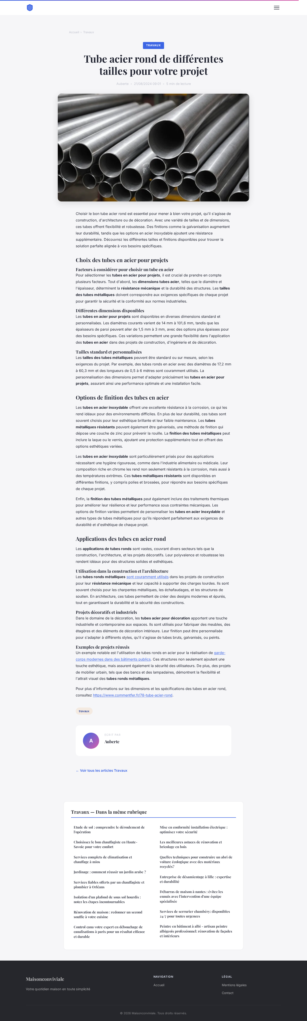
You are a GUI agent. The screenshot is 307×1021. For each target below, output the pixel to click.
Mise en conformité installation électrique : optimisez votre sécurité (193, 829)
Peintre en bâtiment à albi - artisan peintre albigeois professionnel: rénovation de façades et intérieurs (196, 931)
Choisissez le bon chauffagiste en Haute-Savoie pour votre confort (105, 844)
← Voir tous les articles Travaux (101, 770)
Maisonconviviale (45, 979)
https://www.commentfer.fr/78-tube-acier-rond (132, 695)
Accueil (74, 32)
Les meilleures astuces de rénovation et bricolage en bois (191, 844)
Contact (228, 993)
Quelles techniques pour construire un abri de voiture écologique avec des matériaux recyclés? (196, 862)
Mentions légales (234, 985)
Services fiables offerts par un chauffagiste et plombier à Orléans (109, 884)
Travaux (88, 32)
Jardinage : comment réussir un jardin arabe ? (110, 872)
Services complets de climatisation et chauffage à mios (103, 859)
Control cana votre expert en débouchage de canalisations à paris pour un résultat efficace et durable (109, 932)
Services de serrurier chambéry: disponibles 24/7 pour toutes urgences (195, 913)
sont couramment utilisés (148, 577)
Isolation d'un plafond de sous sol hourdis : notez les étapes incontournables (107, 899)
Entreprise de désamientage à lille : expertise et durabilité (195, 879)
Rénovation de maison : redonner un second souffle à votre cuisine (108, 914)
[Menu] (276, 7)
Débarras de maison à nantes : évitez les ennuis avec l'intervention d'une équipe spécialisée (191, 896)
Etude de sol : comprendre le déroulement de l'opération (109, 829)
